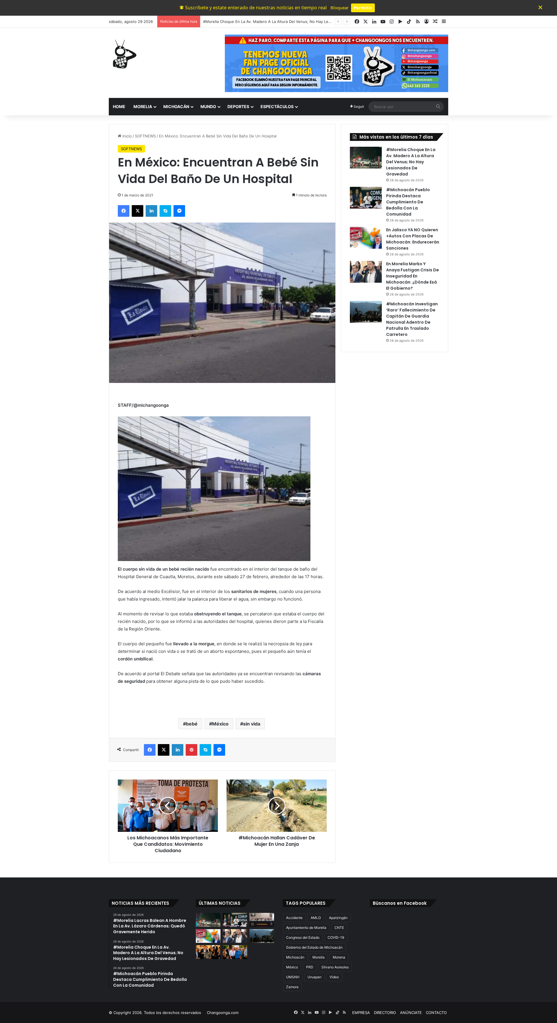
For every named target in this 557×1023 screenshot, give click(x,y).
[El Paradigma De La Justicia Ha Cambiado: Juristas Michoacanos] (261, 920)
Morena (339, 957)
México (220, 724)
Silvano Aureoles (335, 967)
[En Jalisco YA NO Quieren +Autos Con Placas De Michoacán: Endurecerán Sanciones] (366, 238)
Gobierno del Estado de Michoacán (314, 947)
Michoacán (295, 957)
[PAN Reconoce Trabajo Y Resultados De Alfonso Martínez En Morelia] (208, 952)
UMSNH (292, 977)
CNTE (339, 927)
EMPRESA (361, 1012)
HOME (119, 106)
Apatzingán (338, 917)
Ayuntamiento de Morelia (306, 927)
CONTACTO (436, 1012)
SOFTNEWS (145, 136)
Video (334, 977)
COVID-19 (336, 937)
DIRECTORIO (385, 1012)
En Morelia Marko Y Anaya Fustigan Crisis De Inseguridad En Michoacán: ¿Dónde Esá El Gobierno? (412, 276)
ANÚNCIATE (411, 1012)
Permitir (363, 7)
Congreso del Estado (302, 937)
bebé (192, 724)
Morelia (318, 957)
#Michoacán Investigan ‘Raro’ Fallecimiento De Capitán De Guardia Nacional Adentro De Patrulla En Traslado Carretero (412, 319)
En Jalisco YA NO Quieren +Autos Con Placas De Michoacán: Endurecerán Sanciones (412, 239)
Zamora (292, 987)
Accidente (294, 917)
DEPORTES (238, 106)
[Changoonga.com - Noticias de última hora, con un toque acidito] (123, 54)
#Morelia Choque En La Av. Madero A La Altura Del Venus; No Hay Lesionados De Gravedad (410, 162)
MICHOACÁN (176, 106)
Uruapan (314, 977)
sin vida (251, 724)
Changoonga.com (222, 1012)
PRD (309, 967)
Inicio (126, 136)
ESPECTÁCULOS (277, 106)
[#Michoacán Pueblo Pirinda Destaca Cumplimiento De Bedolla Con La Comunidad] (366, 198)
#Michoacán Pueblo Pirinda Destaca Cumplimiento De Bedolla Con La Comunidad (408, 202)
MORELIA (142, 106)
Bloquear (339, 7)
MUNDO (208, 106)
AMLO (316, 917)
